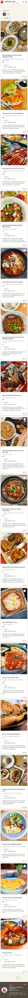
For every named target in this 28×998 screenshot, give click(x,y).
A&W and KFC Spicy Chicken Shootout (13, 567)
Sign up (23, 992)
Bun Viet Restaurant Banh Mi (11, 734)
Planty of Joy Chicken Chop (10, 677)
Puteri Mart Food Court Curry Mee (12, 282)
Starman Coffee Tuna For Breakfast (13, 113)
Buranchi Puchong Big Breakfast (11, 844)
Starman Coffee (7, 953)
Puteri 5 (6, 65)
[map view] (8, 14)
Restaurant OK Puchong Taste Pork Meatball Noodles (13, 338)
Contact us (13, 995)
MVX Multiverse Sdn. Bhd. (17, 984)
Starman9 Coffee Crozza (9, 622)
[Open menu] (26, 2)
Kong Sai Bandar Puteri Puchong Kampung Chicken (12, 56)
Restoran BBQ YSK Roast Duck (11, 395)
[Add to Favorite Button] (24, 24)
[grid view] (4, 14)
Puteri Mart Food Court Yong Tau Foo (13, 168)
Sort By (6, 18)
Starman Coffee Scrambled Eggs (12, 897)
